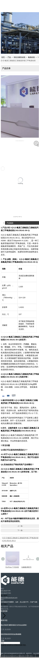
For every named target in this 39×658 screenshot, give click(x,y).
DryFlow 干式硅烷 (12, 567)
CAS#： (10, 215)
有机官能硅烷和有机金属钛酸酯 (11, 634)
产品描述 (10, 223)
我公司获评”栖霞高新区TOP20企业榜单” (14, 625)
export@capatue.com (9, 597)
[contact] (20, 106)
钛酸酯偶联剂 (26, 567)
